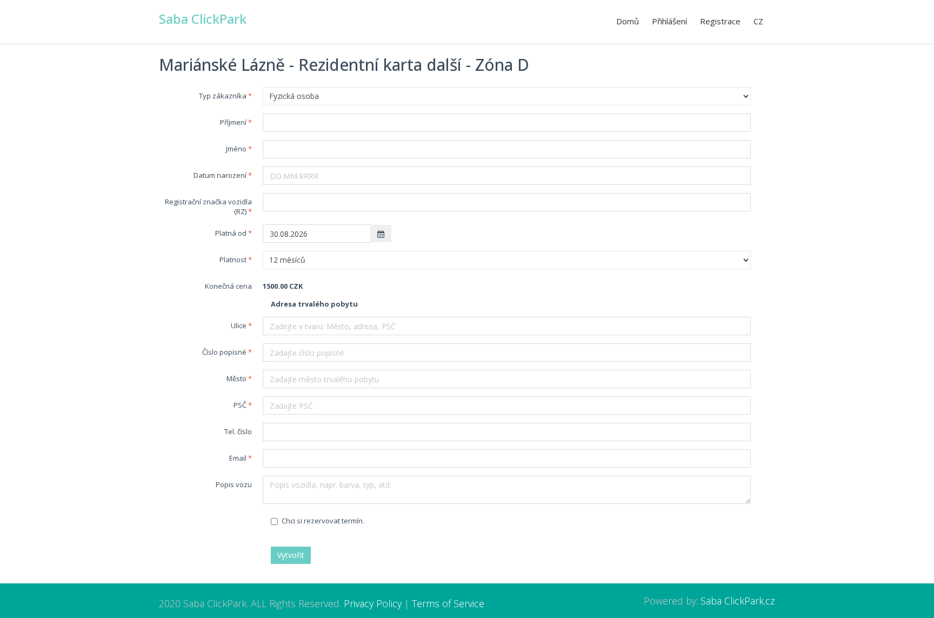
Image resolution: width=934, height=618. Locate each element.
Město (236, 378)
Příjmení (233, 122)
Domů (627, 21)
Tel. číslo (238, 431)
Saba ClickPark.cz (737, 600)
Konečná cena (228, 286)
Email (237, 458)
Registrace (720, 21)
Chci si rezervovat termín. (323, 521)
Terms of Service (448, 603)
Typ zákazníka (222, 96)
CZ (758, 21)
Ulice (238, 325)
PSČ (240, 405)
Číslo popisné (224, 352)
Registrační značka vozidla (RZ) (208, 206)
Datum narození (220, 175)
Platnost (232, 259)
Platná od (230, 233)
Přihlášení (669, 21)
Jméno (236, 149)
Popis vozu (234, 484)
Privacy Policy (373, 603)
